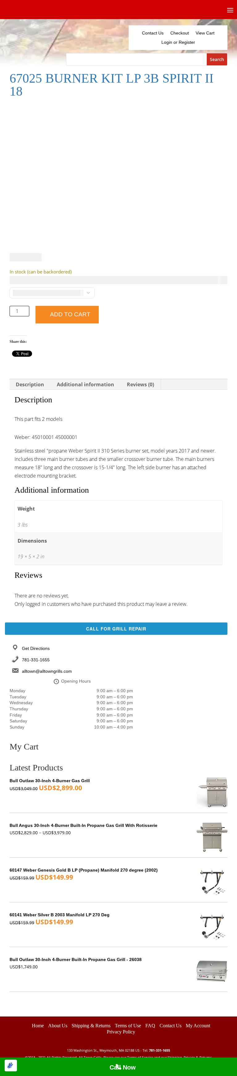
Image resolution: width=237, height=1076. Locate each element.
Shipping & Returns (91, 897)
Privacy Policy (121, 903)
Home (38, 897)
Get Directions (36, 519)
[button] (216, 111)
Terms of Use (128, 897)
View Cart (205, 33)
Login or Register (178, 42)
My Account (198, 897)
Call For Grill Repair (116, 500)
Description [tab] (30, 384)
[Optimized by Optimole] (11, 1065)
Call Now (123, 1067)
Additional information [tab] (85, 384)
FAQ (150, 897)
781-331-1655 (36, 531)
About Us (57, 897)
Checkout (179, 33)
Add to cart (70, 314)
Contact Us (153, 33)
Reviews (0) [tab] (140, 384)
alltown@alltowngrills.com (47, 542)
